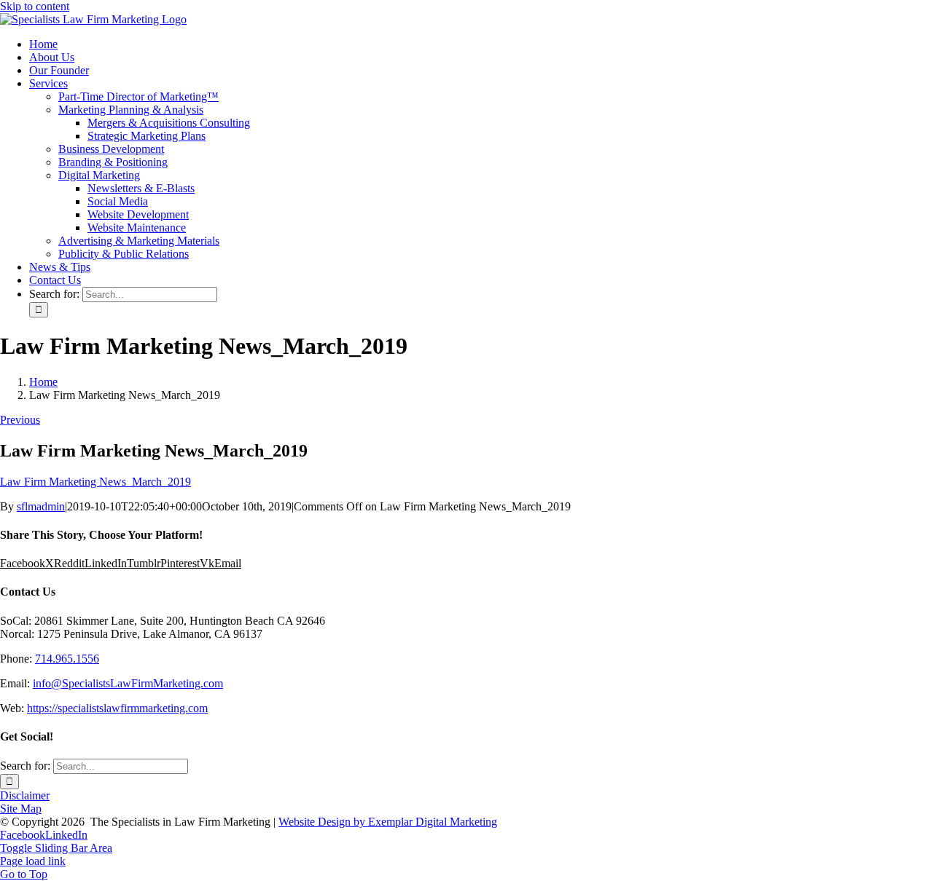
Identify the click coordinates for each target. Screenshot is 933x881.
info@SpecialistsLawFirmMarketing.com (128, 683)
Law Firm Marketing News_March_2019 (95, 481)
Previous (20, 420)
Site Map (21, 808)
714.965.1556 (67, 658)
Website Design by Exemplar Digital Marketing (387, 821)
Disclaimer (25, 795)
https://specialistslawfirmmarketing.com (117, 708)
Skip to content (34, 6)
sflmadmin (41, 506)
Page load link (33, 861)
